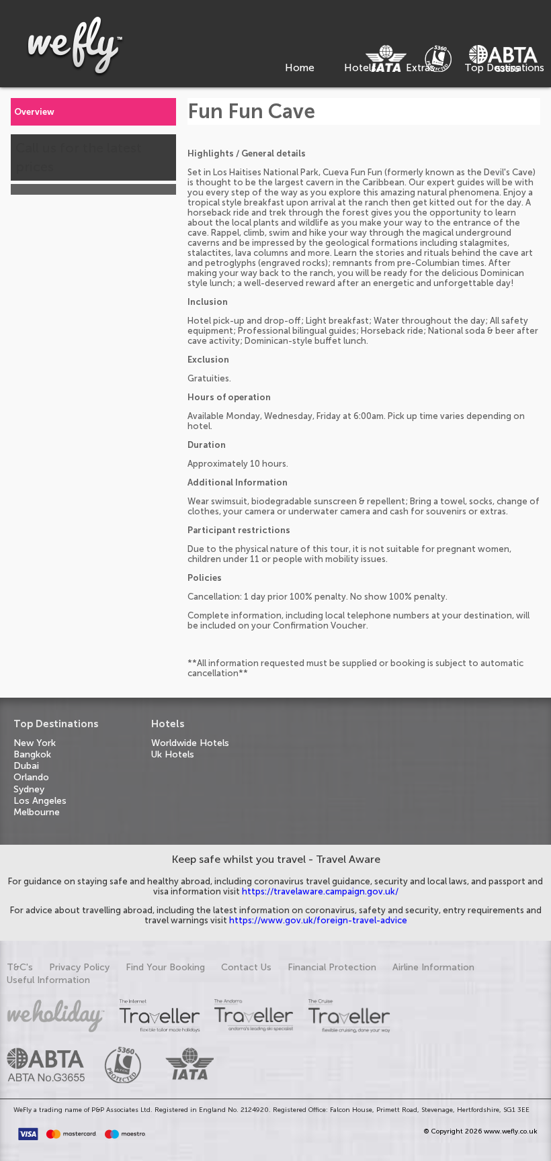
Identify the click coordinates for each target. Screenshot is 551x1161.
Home (299, 68)
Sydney (28, 789)
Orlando (31, 777)
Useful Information (48, 980)
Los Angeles (40, 800)
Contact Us (246, 967)
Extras (420, 68)
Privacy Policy (79, 967)
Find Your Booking (165, 967)
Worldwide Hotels (190, 743)
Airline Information (433, 967)
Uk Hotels (172, 754)
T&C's (20, 967)
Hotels (360, 68)
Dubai (26, 766)
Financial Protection (332, 967)
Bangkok (32, 754)
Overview (34, 112)
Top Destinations (504, 68)
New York (34, 743)
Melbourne (36, 812)
